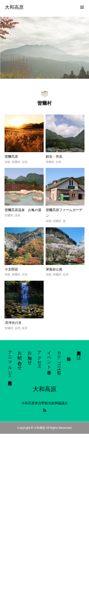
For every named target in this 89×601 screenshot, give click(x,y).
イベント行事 (49, 357)
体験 (7, 162)
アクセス (39, 358)
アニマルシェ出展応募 (10, 363)
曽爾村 (16, 162)
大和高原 (14, 7)
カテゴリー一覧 (59, 358)
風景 (25, 328)
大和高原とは (79, 353)
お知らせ (30, 355)
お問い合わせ (20, 358)
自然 (25, 162)
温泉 (17, 215)
